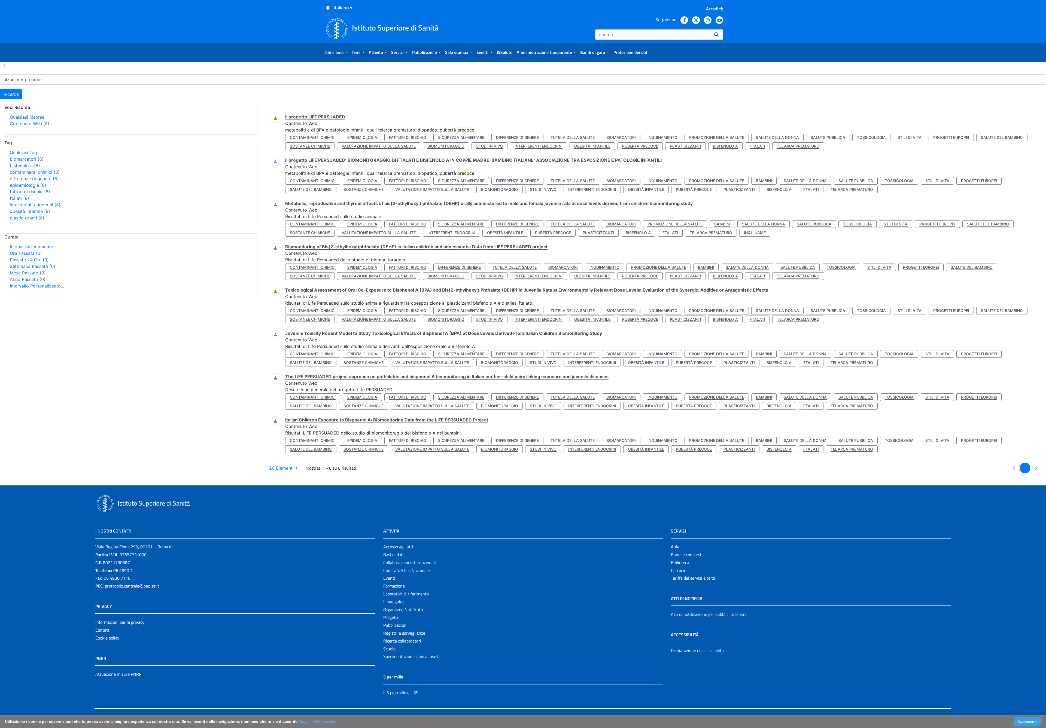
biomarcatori (27, 159)
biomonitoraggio (445, 146)
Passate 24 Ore (29, 259)
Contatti (103, 630)
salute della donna (777, 137)
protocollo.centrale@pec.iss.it (132, 586)
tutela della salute (573, 137)
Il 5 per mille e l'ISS (400, 692)
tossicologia (871, 137)
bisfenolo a (25, 165)
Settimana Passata (32, 266)
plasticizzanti (27, 218)
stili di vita (910, 137)
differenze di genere (34, 178)
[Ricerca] (716, 34)
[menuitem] (336, 52)
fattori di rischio (30, 191)
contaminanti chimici (35, 172)
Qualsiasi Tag (23, 152)
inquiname (755, 232)
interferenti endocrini (35, 204)
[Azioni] (328, 8)
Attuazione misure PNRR (118, 674)
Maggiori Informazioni (317, 721)
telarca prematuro (798, 146)
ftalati (19, 198)
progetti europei (951, 137)
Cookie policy (107, 638)
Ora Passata (26, 253)
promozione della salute (716, 137)
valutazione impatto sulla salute (379, 146)
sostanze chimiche (310, 146)
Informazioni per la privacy (119, 622)
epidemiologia (28, 185)
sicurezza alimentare (461, 137)
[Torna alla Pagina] (4, 65)
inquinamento (662, 137)
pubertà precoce (640, 146)
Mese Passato (28, 273)
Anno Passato (27, 279)
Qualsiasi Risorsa (27, 117)
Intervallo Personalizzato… (37, 286)
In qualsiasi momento (31, 246)
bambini (764, 180)
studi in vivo (489, 146)
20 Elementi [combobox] (281, 468)
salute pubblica (828, 137)
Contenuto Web (29, 123)
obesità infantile (30, 211)
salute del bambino (1002, 137)
